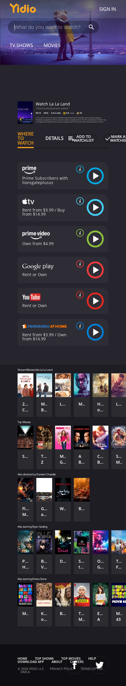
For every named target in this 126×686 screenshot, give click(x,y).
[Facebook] (75, 665)
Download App (31, 661)
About (57, 661)
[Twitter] (99, 665)
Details (54, 138)
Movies (52, 45)
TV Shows (21, 45)
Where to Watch (26, 138)
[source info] (79, 169)
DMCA (25, 672)
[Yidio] (22, 9)
